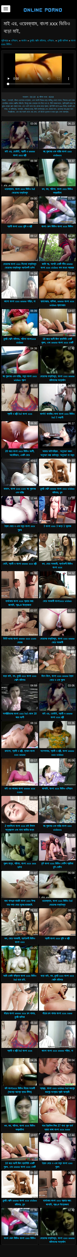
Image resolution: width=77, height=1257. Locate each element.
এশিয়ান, (14, 40)
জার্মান (24, 40)
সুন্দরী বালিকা (63, 40)
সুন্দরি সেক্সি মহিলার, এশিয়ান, (42, 40)
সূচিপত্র (5, 40)
